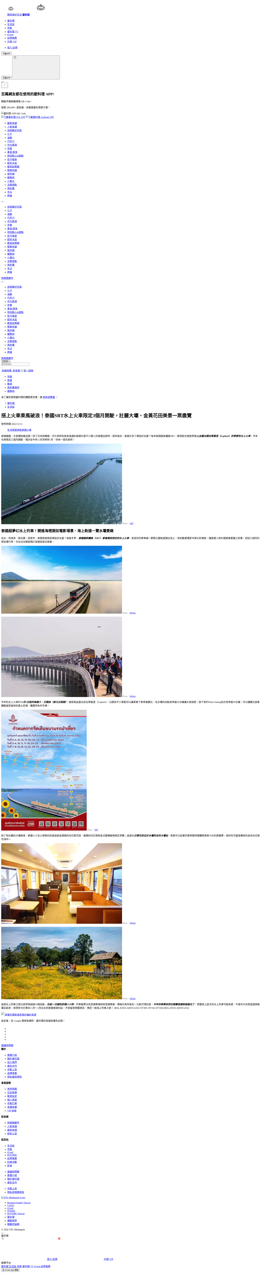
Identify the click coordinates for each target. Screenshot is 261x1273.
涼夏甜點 (12, 185)
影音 (9, 1165)
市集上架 (12, 1069)
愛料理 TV (12, 31)
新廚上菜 (12, 1133)
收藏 (7, 370)
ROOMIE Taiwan (16, 1213)
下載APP (6, 54)
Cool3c (10, 1205)
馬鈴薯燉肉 (13, 387)
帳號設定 (12, 1096)
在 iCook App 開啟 (10, 1270)
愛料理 (10, 20)
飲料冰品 (12, 163)
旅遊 (14, 430)
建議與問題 (7, 1045)
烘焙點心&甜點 (15, 156)
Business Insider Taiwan (19, 1202)
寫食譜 (16, 370)
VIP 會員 (11, 1110)
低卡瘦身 (12, 159)
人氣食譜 (12, 127)
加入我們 (12, 1062)
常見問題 (12, 1089)
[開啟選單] (36, 67)
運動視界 (12, 1220)
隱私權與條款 (14, 1077)
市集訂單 (12, 1103)
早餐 (9, 148)
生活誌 (10, 24)
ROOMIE (12, 1155)
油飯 (9, 137)
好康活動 (12, 1162)
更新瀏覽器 (49, 397)
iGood (10, 34)
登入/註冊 (12, 47)
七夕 (9, 134)
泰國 (24, 430)
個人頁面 (12, 1100)
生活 (9, 430)
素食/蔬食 (12, 152)
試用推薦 (12, 38)
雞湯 (9, 384)
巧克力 (10, 141)
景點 (19, 430)
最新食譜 (12, 123)
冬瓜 (9, 192)
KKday (133, 613)
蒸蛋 (9, 380)
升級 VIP (12, 41)
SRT (132, 523)
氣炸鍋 (10, 174)
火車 (29, 430)
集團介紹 (12, 1055)
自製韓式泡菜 (14, 130)
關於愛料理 (13, 1058)
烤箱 (9, 195)
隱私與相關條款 (15, 1192)
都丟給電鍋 (13, 166)
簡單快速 (12, 170)
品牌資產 (12, 1073)
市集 (9, 28)
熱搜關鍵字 (7, 278)
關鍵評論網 (13, 1224)
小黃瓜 (10, 181)
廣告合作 (12, 1066)
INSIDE (11, 1211)
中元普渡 (12, 145)
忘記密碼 (12, 1092)
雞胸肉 (10, 177)
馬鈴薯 (10, 188)
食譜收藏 (12, 1107)
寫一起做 (28, 370)
